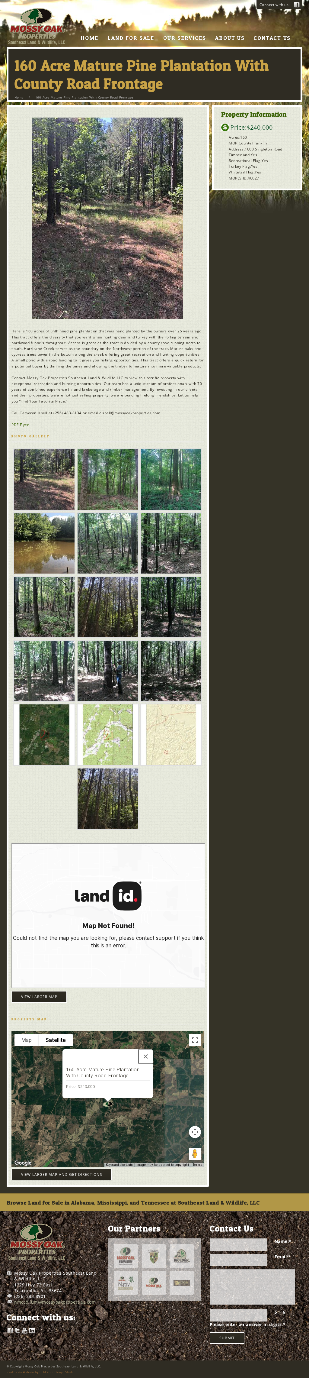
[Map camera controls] (195, 1132)
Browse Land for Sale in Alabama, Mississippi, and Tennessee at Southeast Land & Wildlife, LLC (133, 1202)
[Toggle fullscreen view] (195, 1040)
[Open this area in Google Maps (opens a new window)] (23, 1163)
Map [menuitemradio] (26, 1040)
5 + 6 (280, 1312)
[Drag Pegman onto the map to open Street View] (195, 1154)
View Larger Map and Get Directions (61, 1174)
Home (19, 97)
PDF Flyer (20, 424)
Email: (283, 1257)
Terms (197, 1164)
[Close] (146, 1056)
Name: (283, 1241)
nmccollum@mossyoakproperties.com (55, 1302)
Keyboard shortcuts (119, 1164)
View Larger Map (39, 996)
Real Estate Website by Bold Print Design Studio (40, 1372)
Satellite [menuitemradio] (56, 1040)
